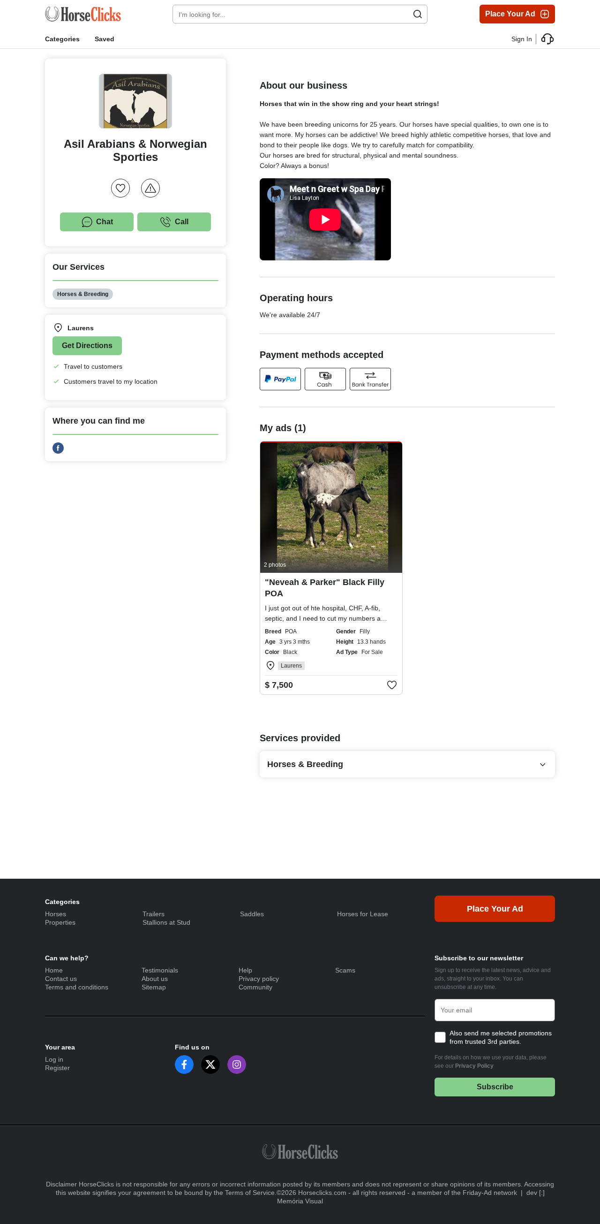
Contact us (61, 978)
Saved (104, 39)
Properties (60, 922)
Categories (62, 39)
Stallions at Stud (166, 922)
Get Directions (87, 346)
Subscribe (495, 1087)
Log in (54, 1059)
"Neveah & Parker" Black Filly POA (324, 588)
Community (255, 987)
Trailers (153, 914)
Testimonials (160, 970)
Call (181, 222)
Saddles (252, 914)
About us (155, 978)
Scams (345, 970)
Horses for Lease (362, 914)
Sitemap (154, 987)
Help (245, 970)
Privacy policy (259, 978)
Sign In (521, 39)
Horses (55, 914)
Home (54, 970)
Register (57, 1068)
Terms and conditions (76, 987)
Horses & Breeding (82, 294)
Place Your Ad (510, 14)
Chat (104, 222)
